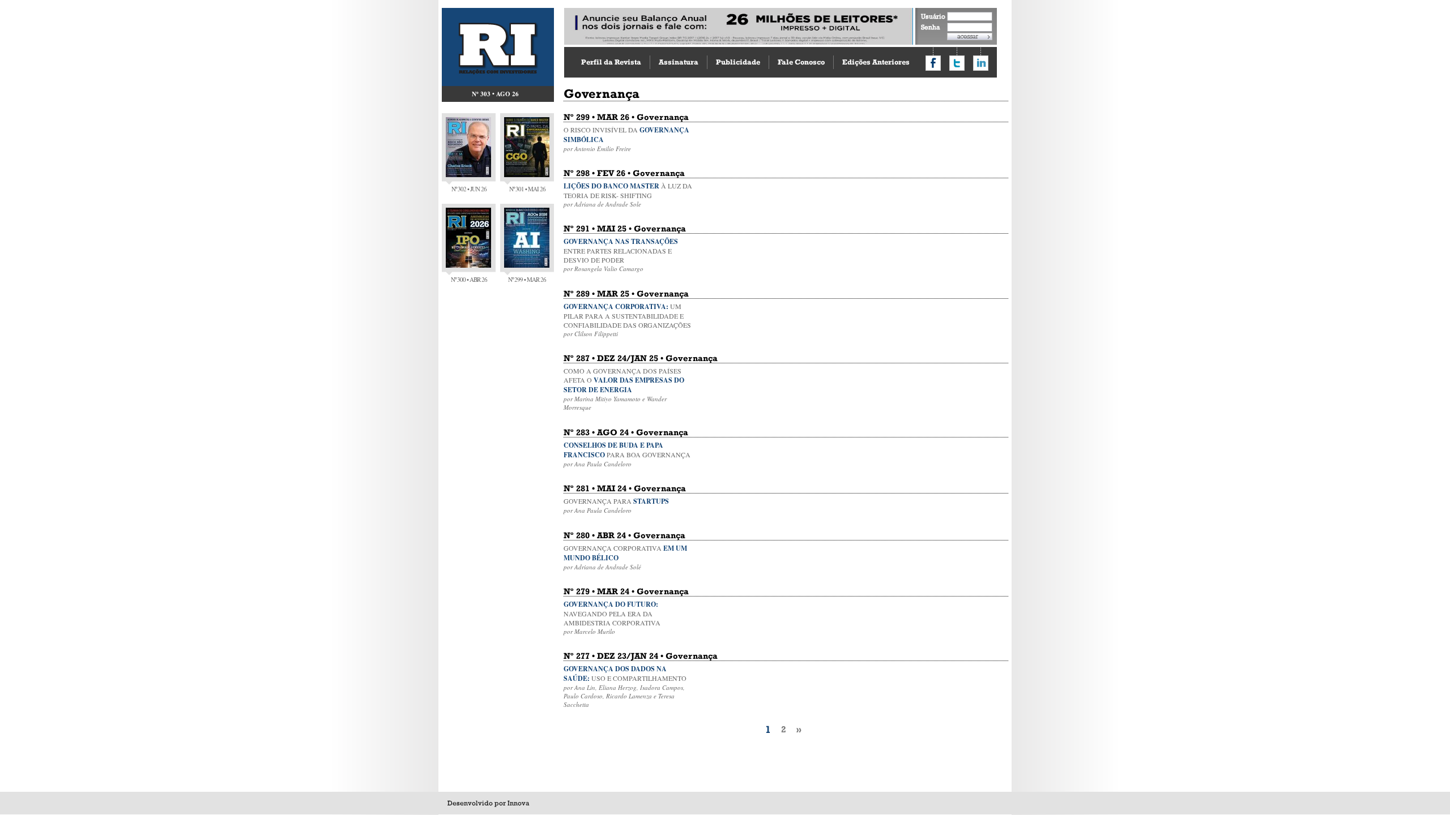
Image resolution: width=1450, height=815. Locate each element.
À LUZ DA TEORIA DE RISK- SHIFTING (628, 194)
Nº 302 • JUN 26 (469, 189)
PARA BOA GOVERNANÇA (627, 454)
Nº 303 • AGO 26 (495, 93)
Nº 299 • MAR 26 (527, 279)
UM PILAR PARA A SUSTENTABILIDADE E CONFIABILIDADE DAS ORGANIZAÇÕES (627, 320)
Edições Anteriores (876, 62)
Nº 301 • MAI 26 (527, 189)
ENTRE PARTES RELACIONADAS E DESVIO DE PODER (621, 255)
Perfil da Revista (611, 62)
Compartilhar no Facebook (933, 63)
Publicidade (738, 62)
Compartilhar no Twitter (957, 63)
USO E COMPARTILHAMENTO (625, 686)
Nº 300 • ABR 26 (469, 279)
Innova (518, 803)
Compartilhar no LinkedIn (980, 63)
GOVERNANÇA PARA (616, 505)
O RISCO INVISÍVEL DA (626, 139)
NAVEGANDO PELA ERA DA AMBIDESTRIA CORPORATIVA (612, 617)
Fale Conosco (801, 62)
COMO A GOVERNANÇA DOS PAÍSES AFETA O (624, 388)
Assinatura (678, 62)
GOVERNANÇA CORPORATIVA (625, 557)
